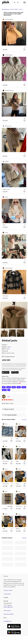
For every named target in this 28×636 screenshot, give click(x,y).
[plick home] (5, 2)
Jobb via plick (7, 610)
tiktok (23, 387)
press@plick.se (7, 621)
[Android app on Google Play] (15, 372)
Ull (8, 390)
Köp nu (14, 365)
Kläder (16, 9)
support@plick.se (8, 607)
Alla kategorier (5, 9)
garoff (4, 390)
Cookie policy (7, 594)
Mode (12, 9)
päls (4, 387)
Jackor (20, 9)
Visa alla (24, 419)
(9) (13, 400)
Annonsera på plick (9, 614)
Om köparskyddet (10, 415)
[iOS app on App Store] (5, 372)
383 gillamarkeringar (9, 356)
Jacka (8, 387)
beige (13, 387)
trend (18, 387)
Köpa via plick (9, 409)
